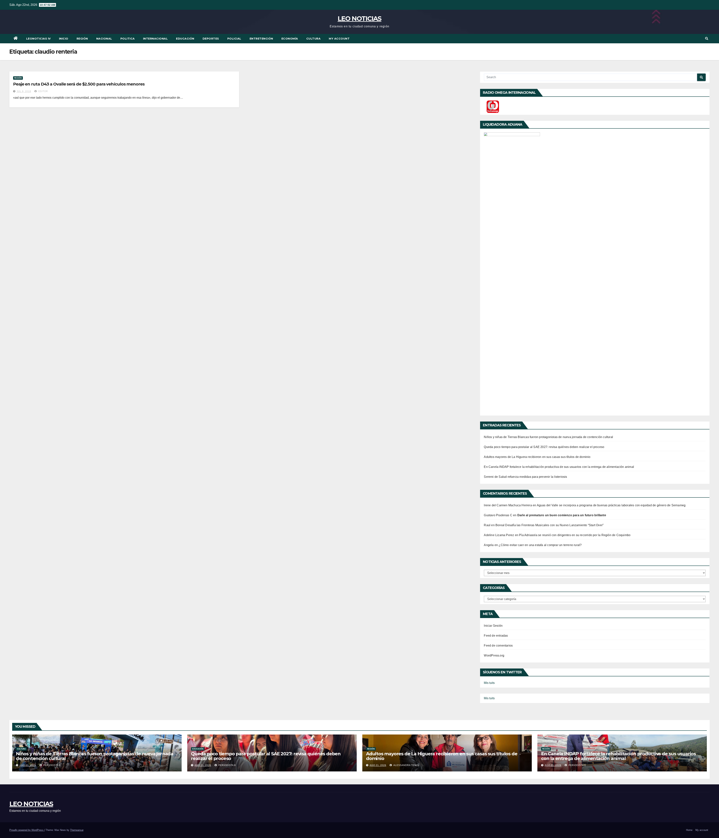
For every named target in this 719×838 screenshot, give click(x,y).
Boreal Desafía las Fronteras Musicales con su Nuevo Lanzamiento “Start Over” (549, 525)
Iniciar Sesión (493, 625)
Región (82, 38)
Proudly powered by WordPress (26, 830)
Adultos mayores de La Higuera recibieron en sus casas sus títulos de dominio (537, 456)
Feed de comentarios (498, 645)
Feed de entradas (496, 635)
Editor (43, 91)
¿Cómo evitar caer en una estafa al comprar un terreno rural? (540, 545)
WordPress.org (494, 655)
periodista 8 (52, 765)
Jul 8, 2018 (24, 91)
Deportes (211, 38)
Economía (289, 38)
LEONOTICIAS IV (38, 38)
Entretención (261, 38)
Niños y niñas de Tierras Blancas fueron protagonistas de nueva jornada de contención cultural (548, 437)
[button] (706, 38)
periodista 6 (577, 765)
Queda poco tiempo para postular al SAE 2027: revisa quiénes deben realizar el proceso (544, 447)
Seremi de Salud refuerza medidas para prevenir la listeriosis (525, 476)
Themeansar (76, 830)
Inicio (63, 38)
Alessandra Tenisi (406, 765)
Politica (127, 38)
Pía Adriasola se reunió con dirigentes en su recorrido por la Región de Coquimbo (574, 535)
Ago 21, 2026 (27, 765)
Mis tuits (489, 682)
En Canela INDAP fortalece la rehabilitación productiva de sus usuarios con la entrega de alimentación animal (559, 466)
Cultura (313, 38)
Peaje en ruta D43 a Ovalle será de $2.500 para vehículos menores (79, 84)
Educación (185, 38)
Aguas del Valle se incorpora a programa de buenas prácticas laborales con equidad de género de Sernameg (611, 505)
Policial (234, 38)
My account (339, 38)
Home (689, 830)
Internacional (155, 38)
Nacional (104, 38)
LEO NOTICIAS (359, 19)
